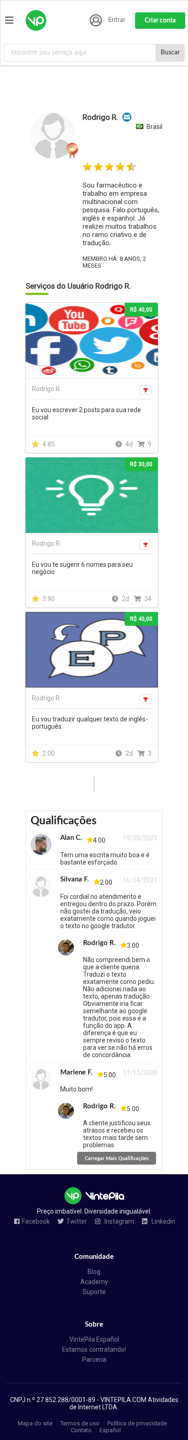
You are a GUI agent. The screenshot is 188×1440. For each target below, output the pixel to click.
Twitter (76, 1221)
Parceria (94, 1359)
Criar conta (160, 20)
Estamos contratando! (94, 1349)
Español (110, 1430)
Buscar (170, 52)
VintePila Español (94, 1339)
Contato (81, 1430)
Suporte (94, 1291)
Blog (94, 1271)
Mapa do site (35, 1423)
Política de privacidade (137, 1423)
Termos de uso (79, 1423)
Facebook (36, 1221)
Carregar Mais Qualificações (117, 1158)
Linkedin (162, 1221)
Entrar (116, 20)
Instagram (118, 1221)
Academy (94, 1281)
